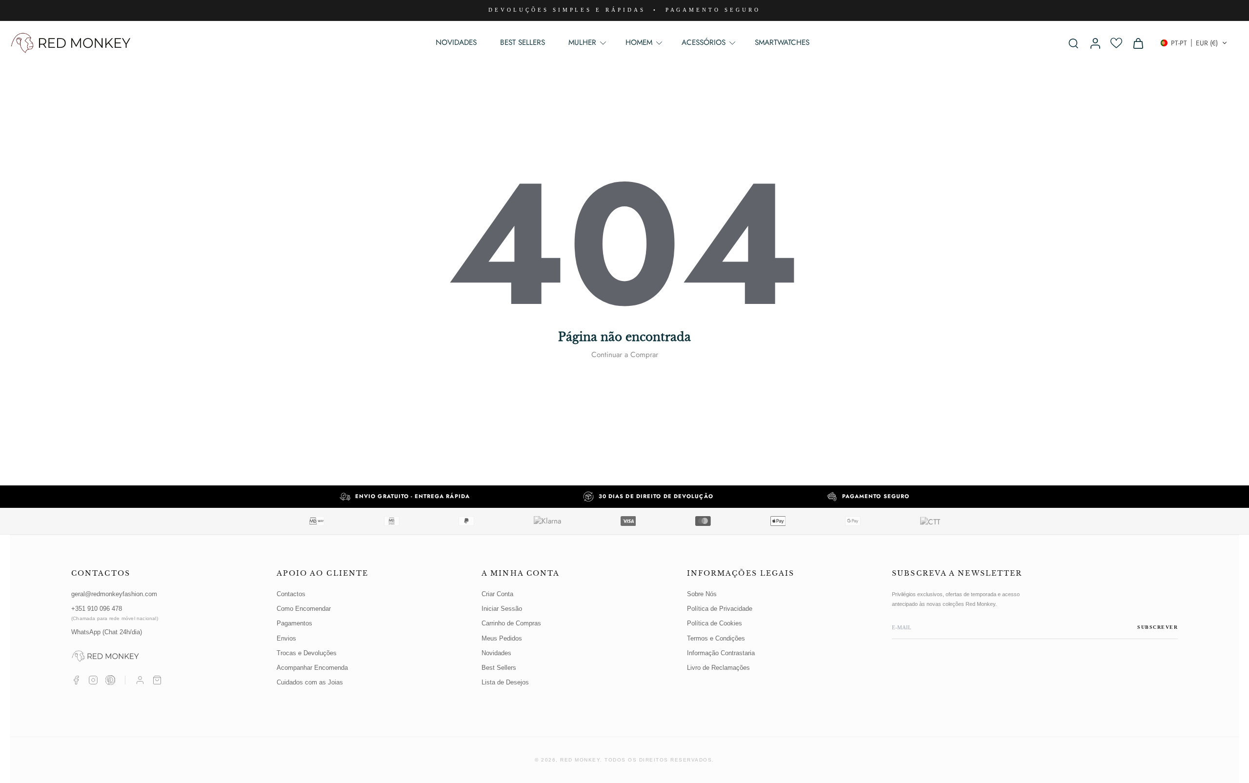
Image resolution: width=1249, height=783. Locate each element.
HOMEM (638, 42)
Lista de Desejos (505, 682)
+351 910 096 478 (114, 613)
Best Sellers (499, 667)
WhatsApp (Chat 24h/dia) (106, 632)
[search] (1073, 43)
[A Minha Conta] (140, 680)
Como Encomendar (304, 608)
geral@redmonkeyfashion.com (114, 594)
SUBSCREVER (1157, 627)
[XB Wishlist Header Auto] (1116, 43)
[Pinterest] (110, 680)
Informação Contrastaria (721, 653)
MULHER (582, 42)
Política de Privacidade (719, 608)
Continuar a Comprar (624, 354)
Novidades (496, 653)
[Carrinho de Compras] (157, 680)
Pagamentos (294, 623)
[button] (1193, 43)
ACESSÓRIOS (703, 42)
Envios (286, 638)
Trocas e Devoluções (307, 653)
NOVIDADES (456, 42)
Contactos (291, 594)
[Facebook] (76, 680)
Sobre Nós (702, 594)
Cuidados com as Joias (310, 682)
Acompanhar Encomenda (312, 667)
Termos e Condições (716, 638)
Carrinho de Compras (511, 623)
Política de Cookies (714, 623)
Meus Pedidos (502, 638)
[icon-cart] (1137, 43)
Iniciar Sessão (502, 608)
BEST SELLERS (522, 42)
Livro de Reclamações (718, 667)
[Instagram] (93, 680)
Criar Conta (497, 594)
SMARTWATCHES (782, 42)
